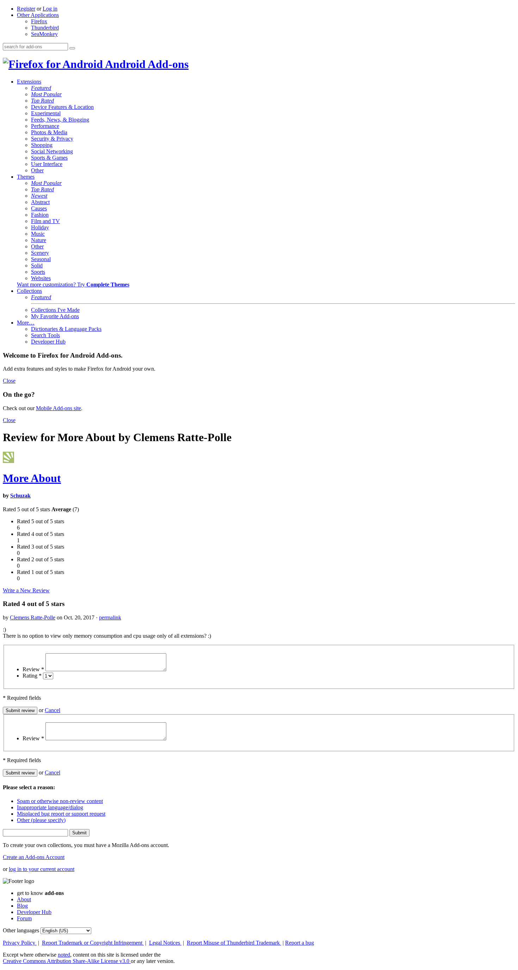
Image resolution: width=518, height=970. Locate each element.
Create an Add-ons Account (33, 857)
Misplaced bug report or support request (61, 814)
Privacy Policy (20, 943)
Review (33, 669)
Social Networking (52, 151)
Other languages (21, 930)
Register (26, 9)
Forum (24, 918)
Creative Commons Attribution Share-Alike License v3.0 (67, 961)
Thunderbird (45, 28)
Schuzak (20, 496)
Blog (22, 906)
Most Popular (46, 94)
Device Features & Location (62, 107)
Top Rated (42, 101)
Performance (45, 126)
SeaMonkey (44, 34)
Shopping (42, 145)
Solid (37, 265)
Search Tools (45, 335)
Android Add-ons (146, 64)
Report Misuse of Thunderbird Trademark (234, 943)
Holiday (40, 227)
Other (37, 170)
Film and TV (45, 221)
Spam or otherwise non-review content (60, 801)
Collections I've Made (55, 310)
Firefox (39, 21)
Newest (39, 196)
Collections (29, 291)
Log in (50, 9)
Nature (38, 240)
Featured (41, 88)
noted (64, 955)
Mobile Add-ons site (58, 408)
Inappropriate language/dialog (50, 807)
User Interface (46, 164)
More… (26, 323)
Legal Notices (165, 943)
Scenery (40, 253)
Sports (38, 272)
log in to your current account (41, 869)
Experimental (46, 113)
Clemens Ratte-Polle (32, 617)
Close (9, 381)
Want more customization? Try (73, 285)
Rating (32, 676)
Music (38, 234)
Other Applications (38, 15)
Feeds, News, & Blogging (60, 120)
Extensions (29, 82)
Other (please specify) (41, 820)
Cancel (52, 710)
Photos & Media (49, 132)
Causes (39, 208)
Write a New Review (26, 590)
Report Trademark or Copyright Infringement (93, 943)
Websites (41, 278)
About (24, 899)
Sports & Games (49, 158)
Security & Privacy (52, 139)
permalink (110, 617)
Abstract (40, 202)
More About (32, 478)
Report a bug (299, 943)
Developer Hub (48, 342)
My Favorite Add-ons (55, 316)
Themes (26, 177)
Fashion (40, 215)
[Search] (72, 48)
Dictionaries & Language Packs (66, 329)
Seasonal (41, 259)
